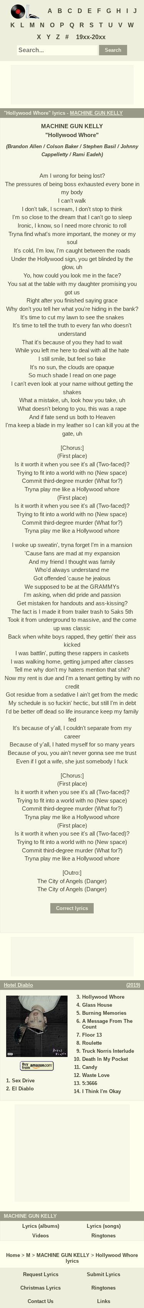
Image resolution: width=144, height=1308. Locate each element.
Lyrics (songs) (104, 1226)
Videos (40, 1236)
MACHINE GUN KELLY (96, 113)
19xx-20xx (91, 37)
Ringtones (103, 1236)
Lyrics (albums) (40, 1226)
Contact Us (40, 1301)
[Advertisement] (72, 84)
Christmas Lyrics (40, 1288)
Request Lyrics (40, 1274)
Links (103, 1301)
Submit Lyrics (103, 1274)
